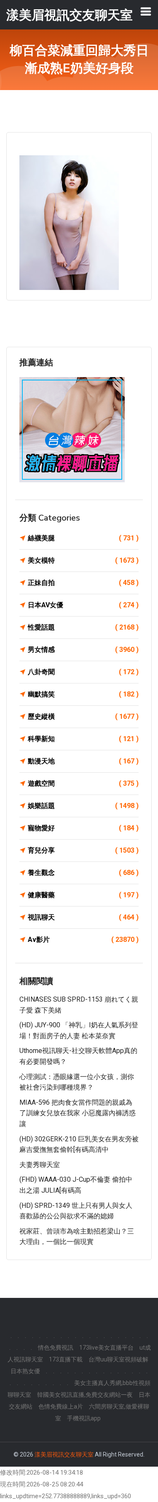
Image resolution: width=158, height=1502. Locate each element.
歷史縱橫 (83, 716)
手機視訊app (84, 1418)
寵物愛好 (83, 828)
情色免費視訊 (55, 1347)
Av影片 (83, 940)
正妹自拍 (83, 583)
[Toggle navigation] (146, 11)
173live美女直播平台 (106, 1347)
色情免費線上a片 (60, 1406)
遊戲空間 (83, 783)
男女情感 (83, 650)
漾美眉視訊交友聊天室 (64, 1454)
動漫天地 (83, 761)
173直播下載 (66, 1359)
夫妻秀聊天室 (39, 1165)
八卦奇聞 (83, 672)
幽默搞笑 (83, 694)
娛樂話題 (83, 806)
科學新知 (83, 739)
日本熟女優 (25, 1371)
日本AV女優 (83, 605)
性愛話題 (83, 627)
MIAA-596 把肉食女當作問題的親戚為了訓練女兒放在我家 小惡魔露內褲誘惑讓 (77, 1113)
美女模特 (83, 560)
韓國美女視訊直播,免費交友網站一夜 (85, 1394)
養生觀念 (83, 873)
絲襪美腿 (83, 538)
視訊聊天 (83, 917)
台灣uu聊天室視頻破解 (118, 1359)
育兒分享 (83, 850)
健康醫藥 (83, 895)
